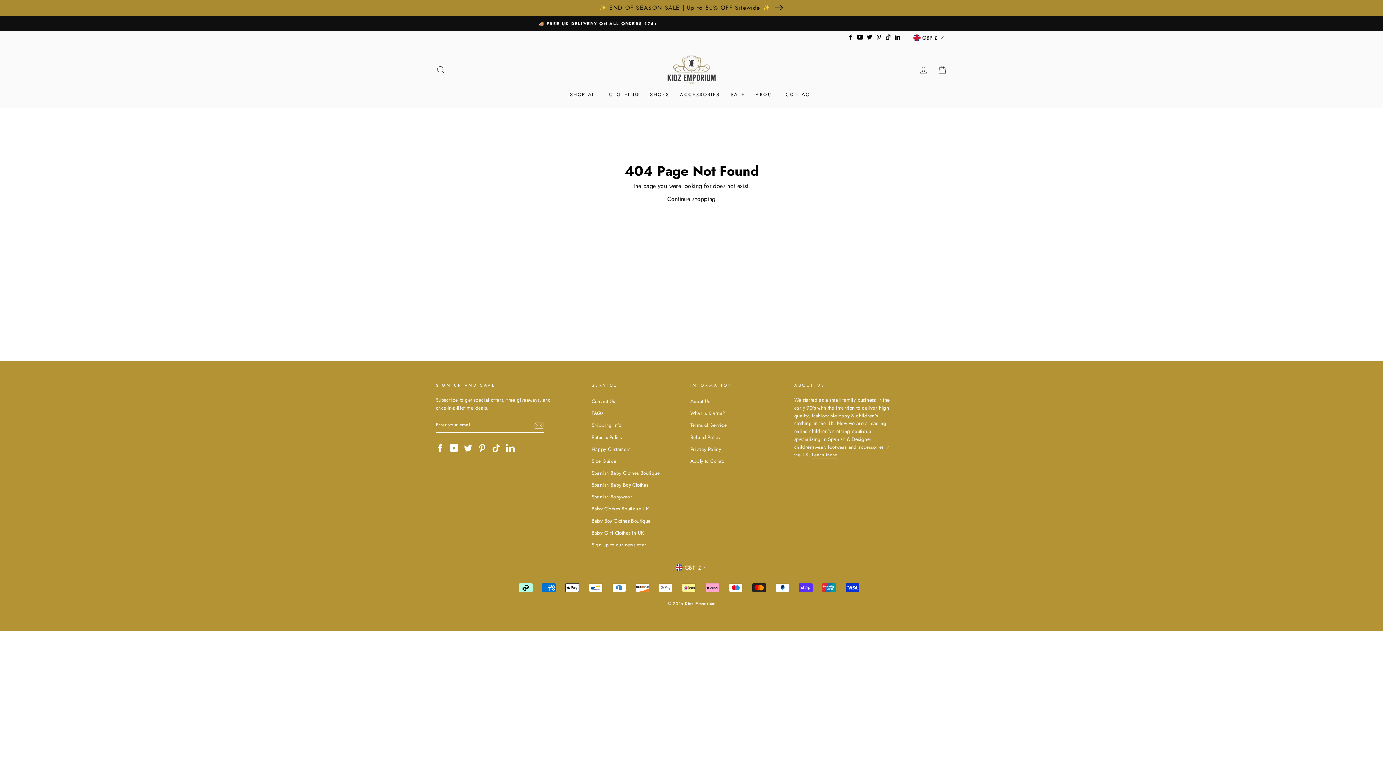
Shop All (584, 94)
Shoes (659, 94)
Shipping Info (607, 425)
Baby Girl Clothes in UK (618, 532)
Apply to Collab (707, 461)
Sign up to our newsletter (619, 544)
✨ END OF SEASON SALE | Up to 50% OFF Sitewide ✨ (684, 8)
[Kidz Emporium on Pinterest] (482, 448)
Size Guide (604, 461)
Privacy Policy (705, 449)
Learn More (824, 454)
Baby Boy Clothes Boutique (621, 520)
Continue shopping (691, 199)
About (765, 94)
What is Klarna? (708, 413)
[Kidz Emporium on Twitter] (468, 448)
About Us (700, 401)
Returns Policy (607, 437)
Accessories (700, 94)
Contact (799, 94)
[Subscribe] (539, 425)
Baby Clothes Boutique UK (620, 508)
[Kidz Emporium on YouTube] (454, 448)
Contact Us (603, 401)
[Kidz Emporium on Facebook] (440, 448)
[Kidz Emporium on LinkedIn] (510, 448)
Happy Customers (611, 449)
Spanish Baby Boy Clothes (620, 484)
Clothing (624, 94)
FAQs (598, 413)
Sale (738, 94)
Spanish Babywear (612, 496)
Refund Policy (705, 437)
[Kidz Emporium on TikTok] (496, 448)
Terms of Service (708, 425)
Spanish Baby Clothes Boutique (626, 473)
